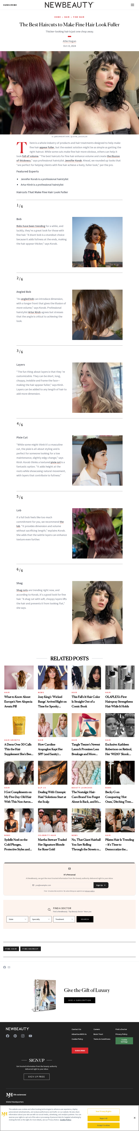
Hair (67, 17)
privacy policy (90, 891)
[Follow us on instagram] (22, 1036)
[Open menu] (132, 5)
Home (57, 17)
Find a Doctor (121, 1029)
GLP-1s (42, 787)
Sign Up (99, 885)
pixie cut (56, 462)
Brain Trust (98, 1034)
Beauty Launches (82, 787)
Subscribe (10, 5)
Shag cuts (22, 590)
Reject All (103, 1118)
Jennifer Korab (73, 160)
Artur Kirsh (34, 312)
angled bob (27, 298)
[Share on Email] (9, 967)
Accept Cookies (103, 1125)
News (41, 692)
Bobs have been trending (30, 226)
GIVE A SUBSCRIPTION (79, 1000)
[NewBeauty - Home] (69, 5)
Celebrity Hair (47, 835)
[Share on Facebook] (4, 967)
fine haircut (31, 949)
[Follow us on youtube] (30, 1036)
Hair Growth (12, 740)
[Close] (135, 1118)
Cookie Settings (124, 1041)
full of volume (30, 156)
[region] (69, 1118)
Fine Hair (79, 17)
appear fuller (46, 147)
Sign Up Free (36, 1077)
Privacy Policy (121, 1034)
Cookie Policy (77, 1039)
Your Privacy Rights (103, 1111)
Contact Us (76, 1029)
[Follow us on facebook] (7, 1036)
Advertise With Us (79, 1034)
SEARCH (85, 919)
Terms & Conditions (102, 1039)
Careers (97, 1029)
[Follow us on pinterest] (15, 1036)
